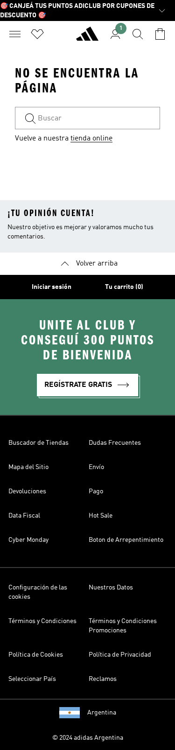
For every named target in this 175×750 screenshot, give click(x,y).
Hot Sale (100, 515)
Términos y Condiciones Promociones (123, 626)
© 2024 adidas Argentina (87, 738)
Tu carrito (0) (124, 287)
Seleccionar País (32, 679)
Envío (96, 467)
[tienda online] (87, 38)
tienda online (91, 138)
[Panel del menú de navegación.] (15, 34)
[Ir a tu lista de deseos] (37, 34)
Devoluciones (27, 491)
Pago (96, 491)
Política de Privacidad (120, 655)
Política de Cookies (35, 655)
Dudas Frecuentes (115, 443)
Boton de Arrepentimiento (126, 540)
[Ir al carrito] (160, 34)
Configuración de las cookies (37, 592)
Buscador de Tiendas (38, 443)
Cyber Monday (28, 540)
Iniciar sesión (51, 287)
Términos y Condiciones (42, 621)
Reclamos (103, 679)
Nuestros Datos (111, 587)
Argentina (101, 712)
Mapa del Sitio (28, 467)
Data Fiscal (24, 515)
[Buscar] (137, 34)
